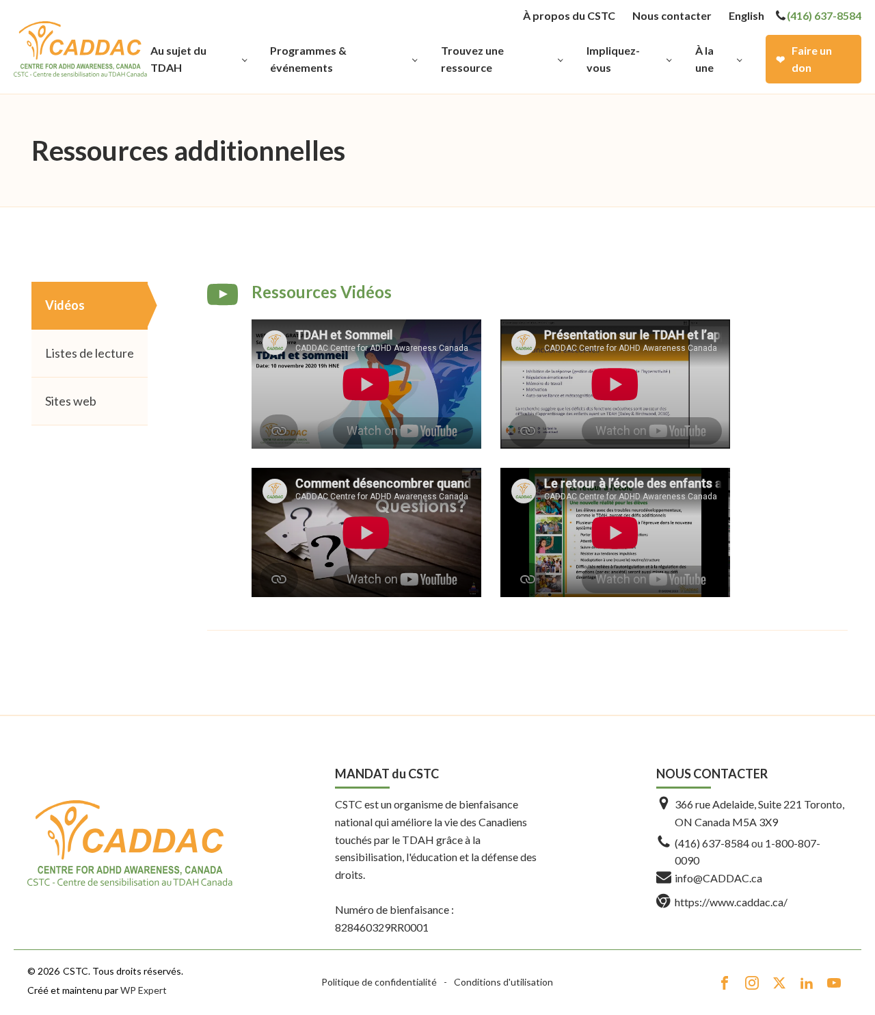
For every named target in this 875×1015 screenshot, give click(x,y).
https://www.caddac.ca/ (731, 901)
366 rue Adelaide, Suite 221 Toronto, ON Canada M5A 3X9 (759, 813)
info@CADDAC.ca (718, 877)
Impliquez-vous (613, 59)
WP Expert (143, 990)
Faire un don (812, 59)
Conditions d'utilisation (503, 982)
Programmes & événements (308, 59)
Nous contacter (672, 15)
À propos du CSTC (569, 15)
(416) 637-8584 (824, 15)
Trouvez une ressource (472, 59)
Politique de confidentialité (379, 982)
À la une (704, 59)
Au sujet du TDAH (178, 59)
